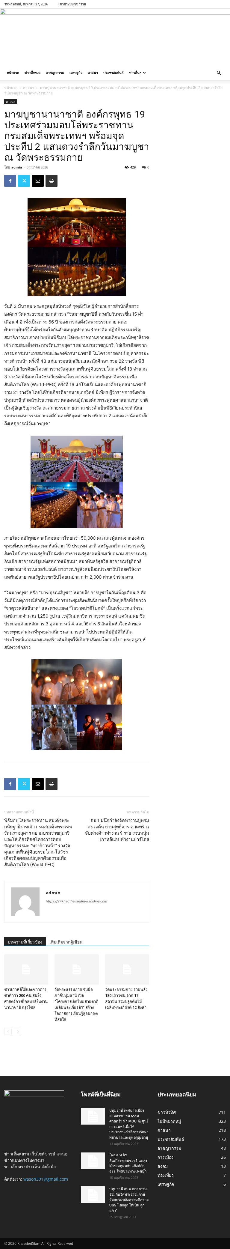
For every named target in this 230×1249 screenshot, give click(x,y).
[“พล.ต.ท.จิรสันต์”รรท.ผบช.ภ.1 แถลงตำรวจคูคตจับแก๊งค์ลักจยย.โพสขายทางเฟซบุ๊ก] (93, 1160)
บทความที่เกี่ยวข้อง (25, 942)
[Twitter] (24, 181)
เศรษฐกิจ (75, 72)
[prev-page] (8, 1031)
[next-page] (17, 1031)
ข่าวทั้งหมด (32, 72)
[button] (218, 73)
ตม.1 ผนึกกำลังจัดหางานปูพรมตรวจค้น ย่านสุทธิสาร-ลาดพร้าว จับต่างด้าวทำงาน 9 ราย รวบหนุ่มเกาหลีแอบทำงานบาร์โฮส (117, 830)
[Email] (38, 181)
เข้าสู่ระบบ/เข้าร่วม (72, 4)
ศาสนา (93, 72)
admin (16, 167)
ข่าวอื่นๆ (135, 72)
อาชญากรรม (55, 72)
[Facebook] (10, 181)
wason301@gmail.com (45, 1179)
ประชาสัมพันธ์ (113, 72)
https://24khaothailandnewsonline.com (76, 901)
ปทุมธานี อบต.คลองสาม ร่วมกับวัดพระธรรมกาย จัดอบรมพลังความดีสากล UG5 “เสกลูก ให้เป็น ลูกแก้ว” (129, 1200)
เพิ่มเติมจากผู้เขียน (66, 942)
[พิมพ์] (52, 181)
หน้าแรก (13, 72)
